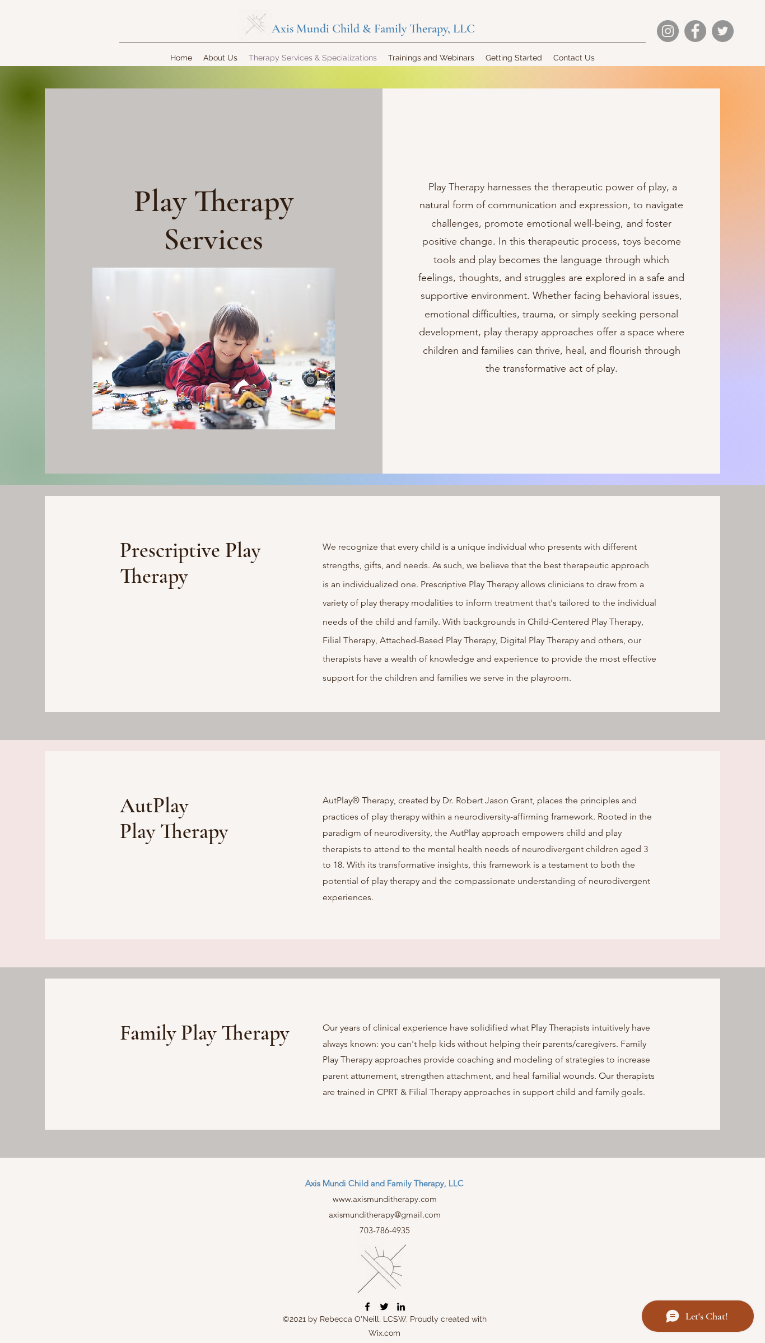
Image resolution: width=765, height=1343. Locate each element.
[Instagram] (668, 31)
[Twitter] (723, 31)
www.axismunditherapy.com (385, 1199)
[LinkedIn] (401, 1306)
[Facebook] (695, 31)
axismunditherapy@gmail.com (385, 1214)
